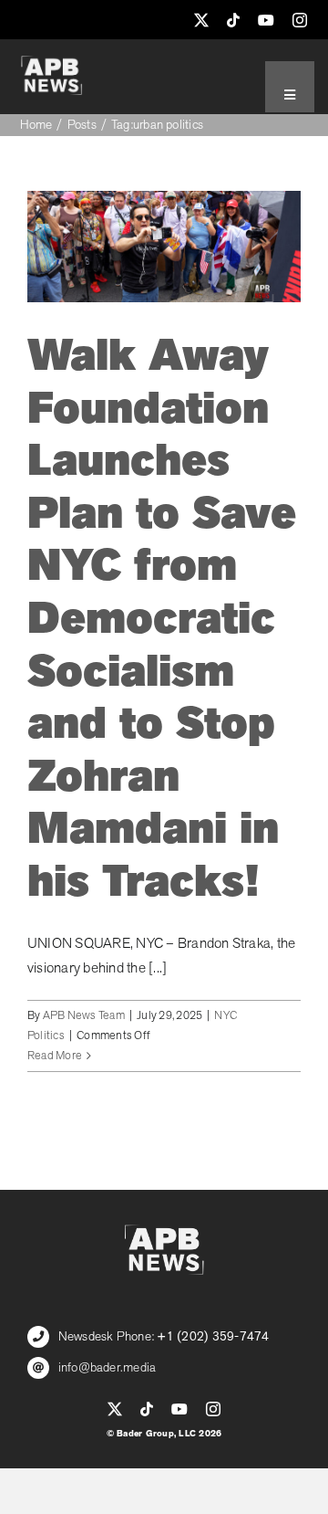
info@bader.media (107, 1367)
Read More (54, 1055)
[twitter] (201, 20)
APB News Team (84, 1015)
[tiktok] (233, 20)
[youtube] (266, 20)
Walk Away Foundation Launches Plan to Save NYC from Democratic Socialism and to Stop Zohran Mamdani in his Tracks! (161, 618)
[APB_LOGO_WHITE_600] (52, 63)
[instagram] (299, 20)
